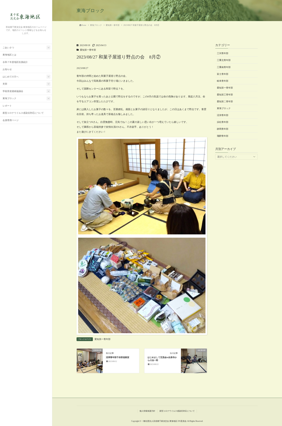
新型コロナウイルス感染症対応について (23, 113)
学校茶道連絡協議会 (13, 91)
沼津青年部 (222, 115)
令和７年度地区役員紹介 (15, 62)
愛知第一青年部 (88, 50)
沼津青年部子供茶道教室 (117, 357)
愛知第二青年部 (225, 101)
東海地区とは (9, 55)
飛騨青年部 (222, 136)
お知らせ (7, 69)
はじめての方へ (11, 76)
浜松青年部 (222, 122)
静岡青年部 (222, 129)
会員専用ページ (11, 120)
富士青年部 (222, 74)
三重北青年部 (224, 60)
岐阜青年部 (222, 81)
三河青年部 (222, 53)
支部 (5, 84)
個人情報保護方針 (147, 411)
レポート (7, 106)
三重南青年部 (224, 67)
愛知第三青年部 (225, 94)
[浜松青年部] (194, 360)
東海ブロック (9, 98)
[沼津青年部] (90, 360)
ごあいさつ (8, 47)
